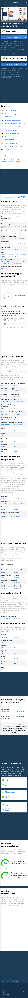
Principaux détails (10, 110)
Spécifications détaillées (12, 120)
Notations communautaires (14, 146)
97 (2, 221)
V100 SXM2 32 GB (18, 49)
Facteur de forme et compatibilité (15, 123)
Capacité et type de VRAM (13, 127)
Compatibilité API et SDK (13, 133)
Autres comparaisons (12, 143)
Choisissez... (14, 31)
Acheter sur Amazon (16, 37)
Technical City (14, 2)
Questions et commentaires (14, 150)
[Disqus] (15, 929)
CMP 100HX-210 (6, 68)
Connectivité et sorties (12, 130)
